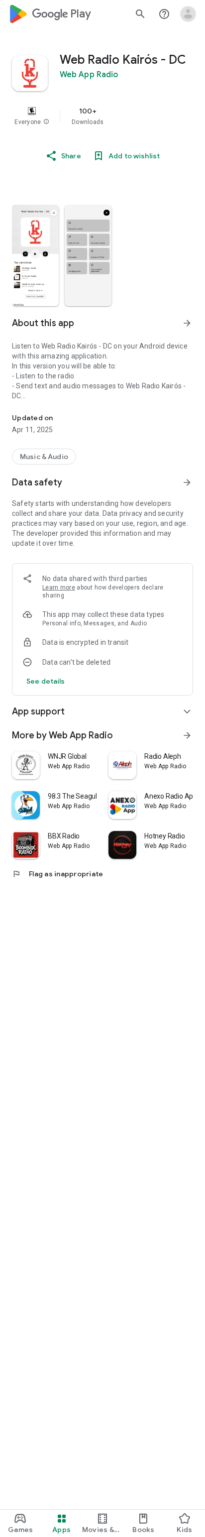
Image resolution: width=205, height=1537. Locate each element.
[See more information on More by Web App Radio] (187, 735)
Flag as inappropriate (57, 873)
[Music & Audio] (44, 456)
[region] (102, 116)
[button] (46, 121)
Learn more (58, 587)
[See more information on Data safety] (187, 482)
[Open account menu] (188, 14)
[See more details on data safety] (45, 681)
